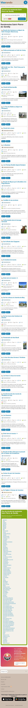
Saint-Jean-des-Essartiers (8, 615)
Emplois (2, 681)
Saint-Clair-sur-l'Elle (7, 600)
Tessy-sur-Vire (6, 634)
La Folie (4, 555)
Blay (4, 529)
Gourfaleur (5, 547)
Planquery (5, 591)
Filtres (8, 18)
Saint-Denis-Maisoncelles (8, 602)
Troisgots (5, 639)
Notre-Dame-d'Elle (7, 588)
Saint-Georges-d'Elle (7, 606)
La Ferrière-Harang (7, 554)
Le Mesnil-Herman (7, 567)
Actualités (3, 684)
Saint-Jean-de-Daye (7, 611)
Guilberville (5, 548)
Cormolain (5, 539)
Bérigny (4, 526)
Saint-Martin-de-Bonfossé (8, 622)
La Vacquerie (5, 562)
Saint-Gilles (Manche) (7, 610)
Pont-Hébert (5, 592)
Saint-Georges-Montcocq (8, 607)
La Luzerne (5, 558)
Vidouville (5, 641)
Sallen (4, 632)
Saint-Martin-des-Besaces (8, 624)
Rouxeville (5, 596)
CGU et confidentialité (5, 677)
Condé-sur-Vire (6, 537)
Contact (2, 689)
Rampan (5, 595)
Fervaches (5, 544)
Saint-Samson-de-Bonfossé (9, 628)
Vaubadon (5, 640)
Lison (4, 578)
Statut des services (10, 705)
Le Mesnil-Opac (6, 569)
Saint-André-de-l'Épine (8, 599)
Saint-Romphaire (6, 626)
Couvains (5, 540)
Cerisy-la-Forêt (6, 536)
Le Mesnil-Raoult (6, 570)
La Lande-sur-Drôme (7, 556)
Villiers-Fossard (6, 643)
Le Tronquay (5, 577)
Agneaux (5, 520)
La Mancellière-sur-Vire (8, 559)
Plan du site (3, 679)
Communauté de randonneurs (7, 691)
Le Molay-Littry (6, 574)
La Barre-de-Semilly (7, 551)
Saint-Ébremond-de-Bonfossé (9, 603)
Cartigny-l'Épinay (6, 533)
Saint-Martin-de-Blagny (8, 621)
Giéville (4, 546)
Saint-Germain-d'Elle (7, 608)
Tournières (5, 637)
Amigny (4, 522)
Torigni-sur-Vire (6, 636)
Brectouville (5, 530)
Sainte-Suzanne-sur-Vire (8, 630)
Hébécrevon (5, 550)
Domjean (5, 543)
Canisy (4, 532)
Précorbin (5, 593)
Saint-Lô (4, 617)
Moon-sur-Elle (6, 584)
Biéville (4, 528)
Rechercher (21, 18)
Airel (4, 521)
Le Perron (5, 576)
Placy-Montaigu (6, 589)
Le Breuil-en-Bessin (7, 565)
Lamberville (5, 563)
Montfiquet (5, 581)
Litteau (4, 580)
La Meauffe (5, 561)
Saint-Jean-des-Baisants (8, 614)
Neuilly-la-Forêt (6, 587)
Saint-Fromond (6, 604)
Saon (4, 633)
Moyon (4, 585)
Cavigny (4, 535)
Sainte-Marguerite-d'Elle (8, 629)
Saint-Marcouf (6, 619)
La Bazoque (5, 552)
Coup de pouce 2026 (5, 686)
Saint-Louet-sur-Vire (7, 618)
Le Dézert (5, 566)
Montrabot (5, 582)
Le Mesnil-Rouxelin (7, 572)
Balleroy (4, 524)
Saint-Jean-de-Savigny (7, 613)
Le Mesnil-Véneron (7, 573)
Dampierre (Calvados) (7, 541)
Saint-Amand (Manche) (8, 598)
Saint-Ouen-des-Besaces (8, 625)
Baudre (4, 525)
